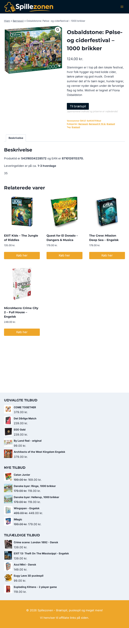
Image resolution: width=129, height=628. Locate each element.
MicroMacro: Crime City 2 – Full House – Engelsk (21, 312)
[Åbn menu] (122, 6)
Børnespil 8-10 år (97, 124)
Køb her (22, 255)
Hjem (7, 20)
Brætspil (111, 124)
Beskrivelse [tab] (16, 138)
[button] (58, 30)
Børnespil (18, 20)
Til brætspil (78, 106)
